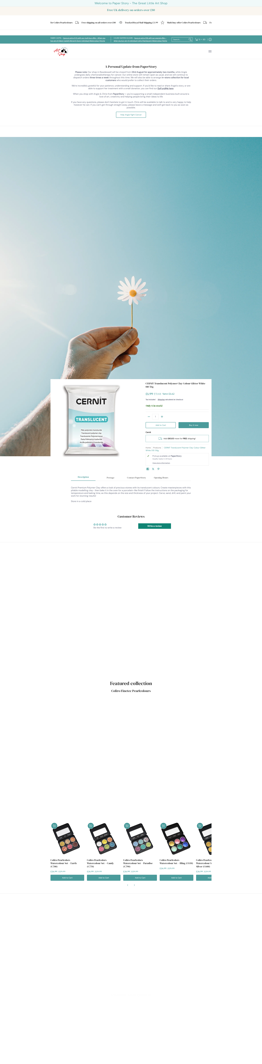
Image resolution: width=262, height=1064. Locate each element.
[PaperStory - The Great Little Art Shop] (61, 51)
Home (148, 447)
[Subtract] (149, 416)
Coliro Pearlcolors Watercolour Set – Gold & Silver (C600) (210, 863)
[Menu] (210, 51)
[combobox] (180, 39)
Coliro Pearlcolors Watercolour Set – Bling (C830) (176, 861)
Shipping (161, 399)
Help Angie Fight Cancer (131, 114)
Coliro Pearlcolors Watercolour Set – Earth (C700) (63, 863)
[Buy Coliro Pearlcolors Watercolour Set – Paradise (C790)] (140, 839)
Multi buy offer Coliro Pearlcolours (162, 22)
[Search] (190, 39)
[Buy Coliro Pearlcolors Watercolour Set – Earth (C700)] (67, 839)
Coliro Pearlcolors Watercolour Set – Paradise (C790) (138, 863)
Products (157, 447)
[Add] (162, 416)
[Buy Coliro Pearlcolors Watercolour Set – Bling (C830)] (176, 839)
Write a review (154, 526)
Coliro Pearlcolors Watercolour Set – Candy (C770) (100, 863)
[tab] (83, 478)
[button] (148, 469)
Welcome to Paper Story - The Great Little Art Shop (131, 3)
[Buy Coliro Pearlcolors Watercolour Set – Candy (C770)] (104, 839)
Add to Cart (161, 425)
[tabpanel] (131, 493)
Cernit (148, 432)
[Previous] (128, 885)
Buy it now (193, 425)
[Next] (134, 885)
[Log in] (210, 39)
